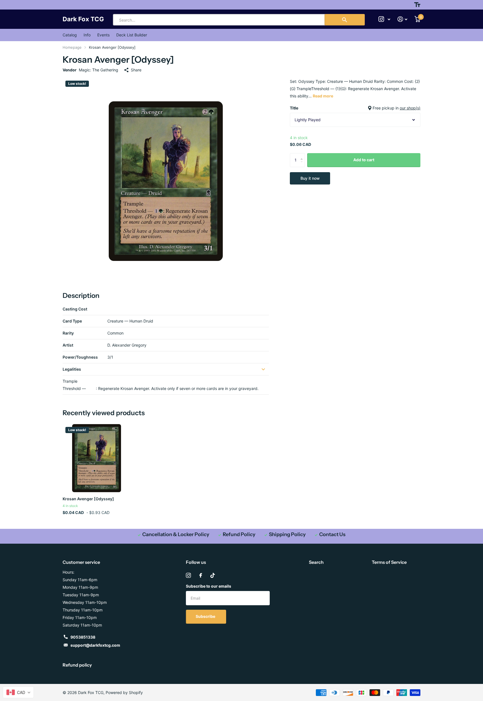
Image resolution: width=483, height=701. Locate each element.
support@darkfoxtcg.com (95, 645)
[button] (303, 155)
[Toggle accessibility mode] (417, 4)
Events (103, 34)
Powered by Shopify (124, 692)
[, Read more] (384, 19)
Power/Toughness (80, 357)
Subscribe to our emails (208, 586)
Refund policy (77, 665)
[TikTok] (212, 575)
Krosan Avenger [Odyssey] (88, 498)
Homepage (72, 47)
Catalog (70, 34)
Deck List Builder (131, 34)
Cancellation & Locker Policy (175, 534)
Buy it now (310, 178)
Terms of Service (389, 562)
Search (316, 562)
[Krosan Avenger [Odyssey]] (97, 458)
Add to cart (363, 159)
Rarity (68, 333)
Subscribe (206, 616)
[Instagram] (188, 575)
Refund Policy (239, 534)
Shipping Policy (287, 534)
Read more (323, 96)
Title (355, 108)
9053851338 (82, 637)
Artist (68, 345)
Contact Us (332, 534)
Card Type (72, 321)
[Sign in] (402, 19)
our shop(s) (410, 108)
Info (87, 34)
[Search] (345, 19)
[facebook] (200, 575)
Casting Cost (75, 309)
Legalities (72, 369)
